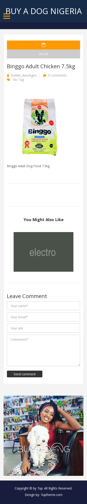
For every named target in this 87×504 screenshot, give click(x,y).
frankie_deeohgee (24, 75)
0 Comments (57, 75)
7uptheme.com (51, 495)
